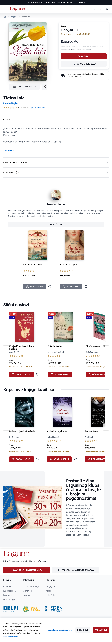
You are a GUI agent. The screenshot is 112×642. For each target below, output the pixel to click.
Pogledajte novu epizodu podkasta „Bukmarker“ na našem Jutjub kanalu (56, 2)
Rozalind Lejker (10, 103)
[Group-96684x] (53, 609)
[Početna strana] (18, 9)
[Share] (44, 87)
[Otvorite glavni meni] (5, 9)
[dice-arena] (31, 609)
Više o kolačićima (10, 636)
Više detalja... (9, 150)
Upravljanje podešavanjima (60, 630)
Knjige (13, 16)
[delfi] (10, 609)
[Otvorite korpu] (101, 9)
